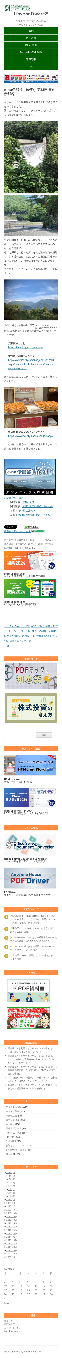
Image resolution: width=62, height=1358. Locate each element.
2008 (10, 1257)
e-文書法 (10, 1124)
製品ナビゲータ (14, 1128)
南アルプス (50, 539)
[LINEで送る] (31, 527)
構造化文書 (11, 1115)
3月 (11, 1189)
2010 (11, 1250)
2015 (11, 1233)
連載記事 (31, 59)
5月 (11, 1185)
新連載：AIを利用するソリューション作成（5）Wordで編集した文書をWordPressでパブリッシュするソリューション (32, 1059)
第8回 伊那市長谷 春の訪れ (37, 506)
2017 (11, 1226)
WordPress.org (12, 1330)
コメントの (12, 1327)
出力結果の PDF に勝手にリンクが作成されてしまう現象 (32, 957)
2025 (10, 1199)
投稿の (10, 1324)
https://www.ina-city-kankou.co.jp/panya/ (31, 436)
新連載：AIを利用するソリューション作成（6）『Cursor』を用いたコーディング (31, 1050)
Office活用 (31, 45)
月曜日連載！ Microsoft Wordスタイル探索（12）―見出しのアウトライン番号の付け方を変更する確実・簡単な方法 (32, 919)
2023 (10, 1206)
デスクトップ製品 (15, 1107)
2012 (11, 1243)
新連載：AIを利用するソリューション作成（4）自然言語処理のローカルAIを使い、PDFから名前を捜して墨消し (33, 1070)
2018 (11, 1223)
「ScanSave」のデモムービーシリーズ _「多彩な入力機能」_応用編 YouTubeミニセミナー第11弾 (17, 636)
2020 (11, 1216)
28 (36, 1294)
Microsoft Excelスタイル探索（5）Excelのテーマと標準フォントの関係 (32, 948)
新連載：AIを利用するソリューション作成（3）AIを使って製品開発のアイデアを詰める (32, 1086)
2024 (10, 1202)
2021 (11, 1213)
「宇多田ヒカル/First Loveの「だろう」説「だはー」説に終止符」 (33, 930)
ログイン (8, 1320)
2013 (11, 1240)
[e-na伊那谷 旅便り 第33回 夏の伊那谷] (31, 157)
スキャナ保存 (12, 1119)
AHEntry (33, 548)
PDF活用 (31, 38)
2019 (11, 1219)
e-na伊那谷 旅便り (26, 539)
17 (5, 1290)
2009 (11, 1253)
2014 (10, 1236)
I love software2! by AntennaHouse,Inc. (23, 1351)
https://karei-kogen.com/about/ (25, 347)
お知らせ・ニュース (16, 1145)
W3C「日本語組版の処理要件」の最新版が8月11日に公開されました (44, 631)
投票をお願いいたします (17, 531)
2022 (10, 1209)
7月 (11, 1179)
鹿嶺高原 (38, 543)
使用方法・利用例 (15, 1132)
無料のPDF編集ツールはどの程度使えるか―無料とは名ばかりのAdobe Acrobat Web (33, 939)
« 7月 (6, 1302)
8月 (11, 1175)
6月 (11, 1182)
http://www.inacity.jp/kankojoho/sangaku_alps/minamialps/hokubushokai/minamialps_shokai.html (31, 364)
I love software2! (31, 13)
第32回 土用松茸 (26, 510)
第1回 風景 (28, 502)
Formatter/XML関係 (31, 52)
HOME (31, 30)
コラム (31, 66)
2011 (11, 1246)
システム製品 (12, 1111)
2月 (11, 1192)
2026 (10, 1172)
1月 (11, 1196)
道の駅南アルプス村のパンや (18, 543)
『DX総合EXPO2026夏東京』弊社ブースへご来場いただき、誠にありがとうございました (32, 1079)
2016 (11, 1230)
